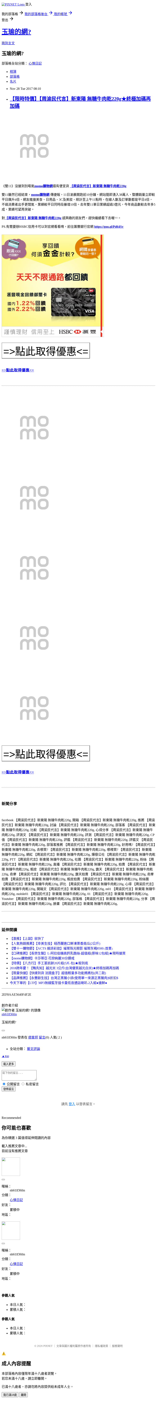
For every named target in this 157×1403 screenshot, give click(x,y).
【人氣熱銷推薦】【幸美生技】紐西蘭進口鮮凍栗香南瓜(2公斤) (55, 943)
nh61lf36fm (9, 1014)
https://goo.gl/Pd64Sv (108, 226)
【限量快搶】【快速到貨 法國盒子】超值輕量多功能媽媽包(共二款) (58, 973)
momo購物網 (43, 186)
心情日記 (35, 63)
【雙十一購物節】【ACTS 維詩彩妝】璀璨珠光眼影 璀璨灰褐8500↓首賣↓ (61, 948)
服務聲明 (117, 1345)
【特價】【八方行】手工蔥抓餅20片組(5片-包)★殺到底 (49, 963)
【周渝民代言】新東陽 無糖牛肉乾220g (98, 186)
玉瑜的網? (16, 31)
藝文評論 (33, 1049)
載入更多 (8, 1064)
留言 (42, 1037)
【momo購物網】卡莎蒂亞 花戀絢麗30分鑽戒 (42, 958)
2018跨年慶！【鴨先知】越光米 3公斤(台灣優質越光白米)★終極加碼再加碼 (64, 968)
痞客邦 (33, 1037)
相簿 (13, 71)
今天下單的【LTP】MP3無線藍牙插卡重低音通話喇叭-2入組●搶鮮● (58, 983)
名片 (13, 81)
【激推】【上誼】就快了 (27, 938)
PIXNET (48, 1345)
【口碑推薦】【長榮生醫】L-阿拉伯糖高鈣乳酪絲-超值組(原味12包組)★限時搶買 (68, 953)
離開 (23, 1394)
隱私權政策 (101, 1345)
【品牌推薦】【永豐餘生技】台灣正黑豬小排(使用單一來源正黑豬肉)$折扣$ (64, 978)
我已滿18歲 (10, 1394)
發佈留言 (8, 1089)
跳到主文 (8, 43)
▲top (5, 1056)
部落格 (15, 76)
